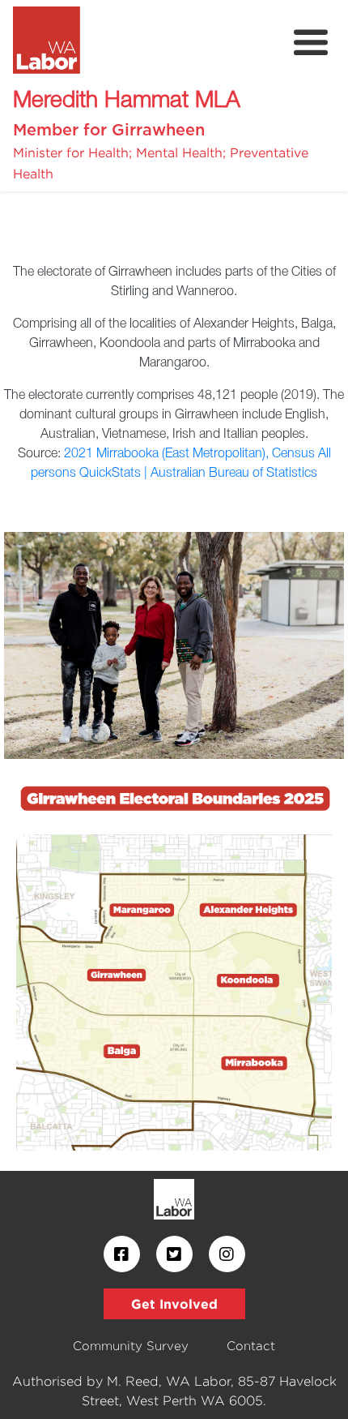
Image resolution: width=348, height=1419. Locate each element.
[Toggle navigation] (311, 43)
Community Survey (131, 1346)
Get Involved (174, 1304)
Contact (251, 1346)
